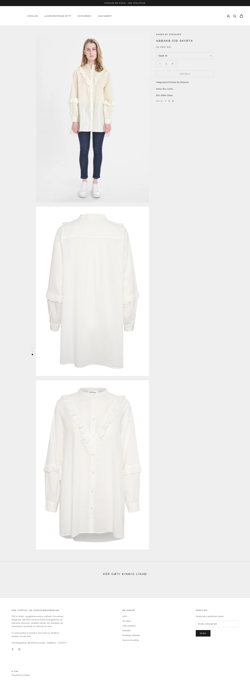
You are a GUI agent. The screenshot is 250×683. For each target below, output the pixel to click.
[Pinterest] (173, 101)
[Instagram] (19, 649)
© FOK (15, 671)
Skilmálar (126, 630)
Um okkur (126, 621)
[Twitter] (169, 101)
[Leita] (234, 16)
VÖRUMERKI (84, 16)
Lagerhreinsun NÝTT (57, 16)
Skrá (203, 633)
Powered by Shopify (21, 675)
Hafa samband (128, 625)
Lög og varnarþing (130, 640)
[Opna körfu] (241, 16)
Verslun (32, 16)
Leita (124, 616)
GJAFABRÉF (105, 16)
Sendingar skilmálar (131, 635)
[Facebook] (165, 101)
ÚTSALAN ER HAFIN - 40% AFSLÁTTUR (124, 3)
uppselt (185, 74)
